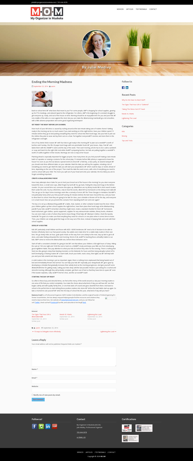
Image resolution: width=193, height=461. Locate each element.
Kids (123, 131)
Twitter (37, 302)
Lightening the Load (94, 314)
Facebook (54, 302)
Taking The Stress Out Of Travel (133, 109)
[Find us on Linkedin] (127, 86)
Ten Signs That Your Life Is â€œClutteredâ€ (41, 315)
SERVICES (120, 9)
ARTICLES (129, 9)
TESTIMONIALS (141, 9)
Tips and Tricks (127, 140)
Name (35, 369)
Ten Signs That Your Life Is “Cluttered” (135, 104)
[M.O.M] (47, 13)
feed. (84, 302)
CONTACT (153, 9)
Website (35, 386)
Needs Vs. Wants (128, 114)
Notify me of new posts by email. (47, 395)
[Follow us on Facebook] (123, 86)
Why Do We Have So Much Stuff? (133, 100)
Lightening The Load (129, 118)
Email (34, 378)
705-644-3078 (82, 432)
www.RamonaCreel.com (70, 300)
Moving (124, 136)
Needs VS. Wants (66, 314)
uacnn (53, 86)
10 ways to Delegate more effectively (47, 331)
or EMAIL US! (81, 437)
